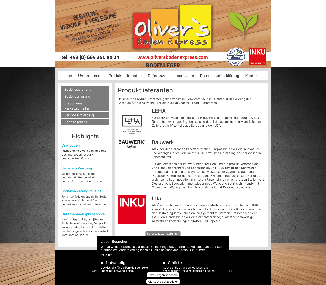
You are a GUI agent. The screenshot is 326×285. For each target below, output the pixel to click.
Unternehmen (90, 75)
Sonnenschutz (75, 122)
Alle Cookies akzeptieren (163, 281)
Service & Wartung (79, 115)
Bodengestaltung (78, 89)
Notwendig (115, 262)
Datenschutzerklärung (219, 75)
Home (67, 75)
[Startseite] (163, 35)
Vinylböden (71, 145)
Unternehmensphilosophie (83, 214)
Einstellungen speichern (163, 275)
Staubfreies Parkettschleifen (77, 105)
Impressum (184, 75)
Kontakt (252, 75)
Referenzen (158, 75)
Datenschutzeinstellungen (163, 233)
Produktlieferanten (125, 75)
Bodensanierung (77, 96)
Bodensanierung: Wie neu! (83, 191)
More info (106, 254)
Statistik (175, 262)
